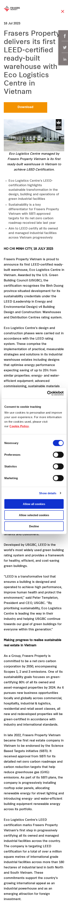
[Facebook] (65, 36)
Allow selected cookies (34, 515)
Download (25, 107)
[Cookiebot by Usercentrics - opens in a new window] (48, 393)
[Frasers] (12, 9)
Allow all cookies (34, 504)
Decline (34, 526)
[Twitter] (65, 47)
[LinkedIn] (65, 59)
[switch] (58, 455)
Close (62, 13)
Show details (47, 493)
